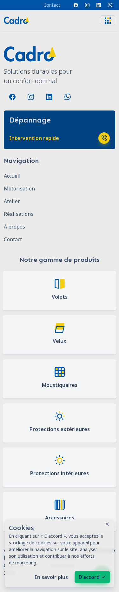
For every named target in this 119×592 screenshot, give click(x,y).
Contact (51, 5)
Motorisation (19, 188)
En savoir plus (51, 577)
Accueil (12, 175)
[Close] (107, 524)
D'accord (89, 577)
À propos (14, 226)
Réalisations (18, 213)
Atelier (12, 201)
